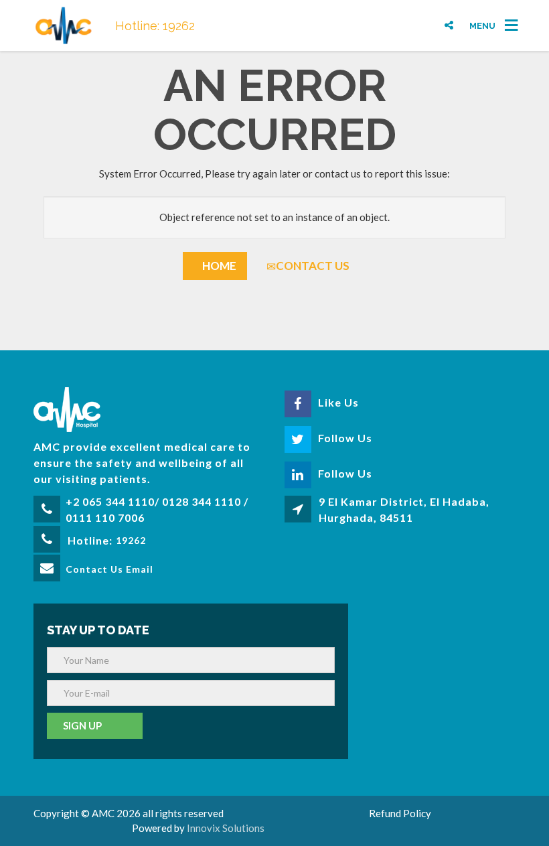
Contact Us (312, 266)
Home (219, 266)
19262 (131, 540)
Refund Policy (400, 813)
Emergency (427, 14)
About (282, 15)
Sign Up (82, 725)
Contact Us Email (109, 569)
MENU (482, 25)
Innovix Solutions (225, 828)
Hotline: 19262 (155, 26)
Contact (344, 15)
